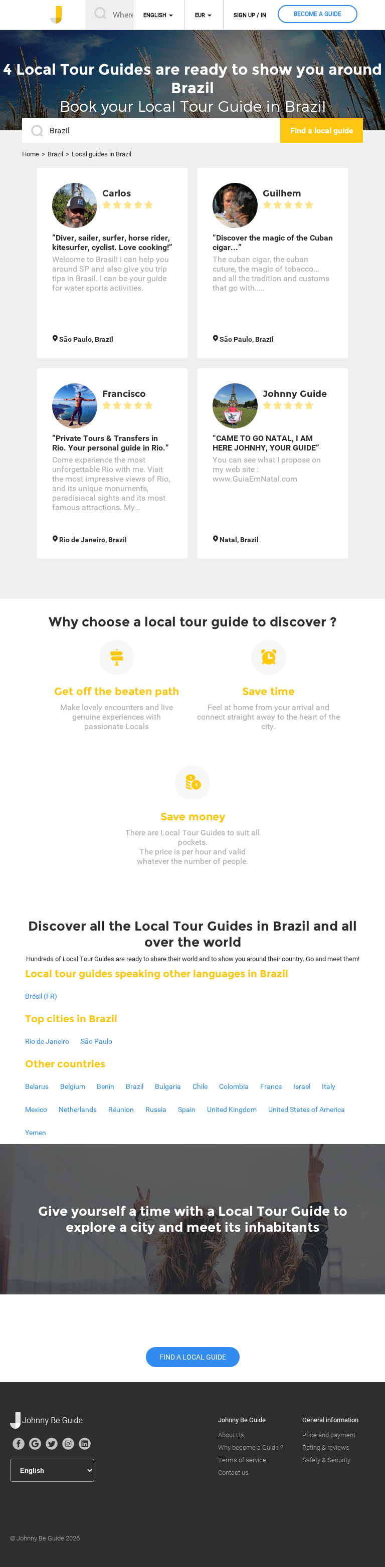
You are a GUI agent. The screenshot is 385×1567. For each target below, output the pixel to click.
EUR (200, 15)
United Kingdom (232, 1109)
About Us (231, 1435)
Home (30, 154)
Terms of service (242, 1460)
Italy (328, 1086)
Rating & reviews (325, 1447)
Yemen (35, 1133)
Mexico (36, 1109)
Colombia (234, 1086)
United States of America (306, 1109)
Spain (187, 1109)
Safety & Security (326, 1460)
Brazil (55, 154)
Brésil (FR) (41, 996)
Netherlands (78, 1109)
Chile (200, 1086)
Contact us (233, 1472)
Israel (301, 1086)
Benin (105, 1086)
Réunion (121, 1109)
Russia (155, 1109)
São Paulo (96, 1041)
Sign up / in (250, 15)
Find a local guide (192, 1357)
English (154, 15)
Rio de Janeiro (47, 1041)
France (271, 1086)
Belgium (72, 1086)
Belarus (37, 1086)
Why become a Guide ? (250, 1447)
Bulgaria (168, 1086)
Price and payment (328, 1435)
